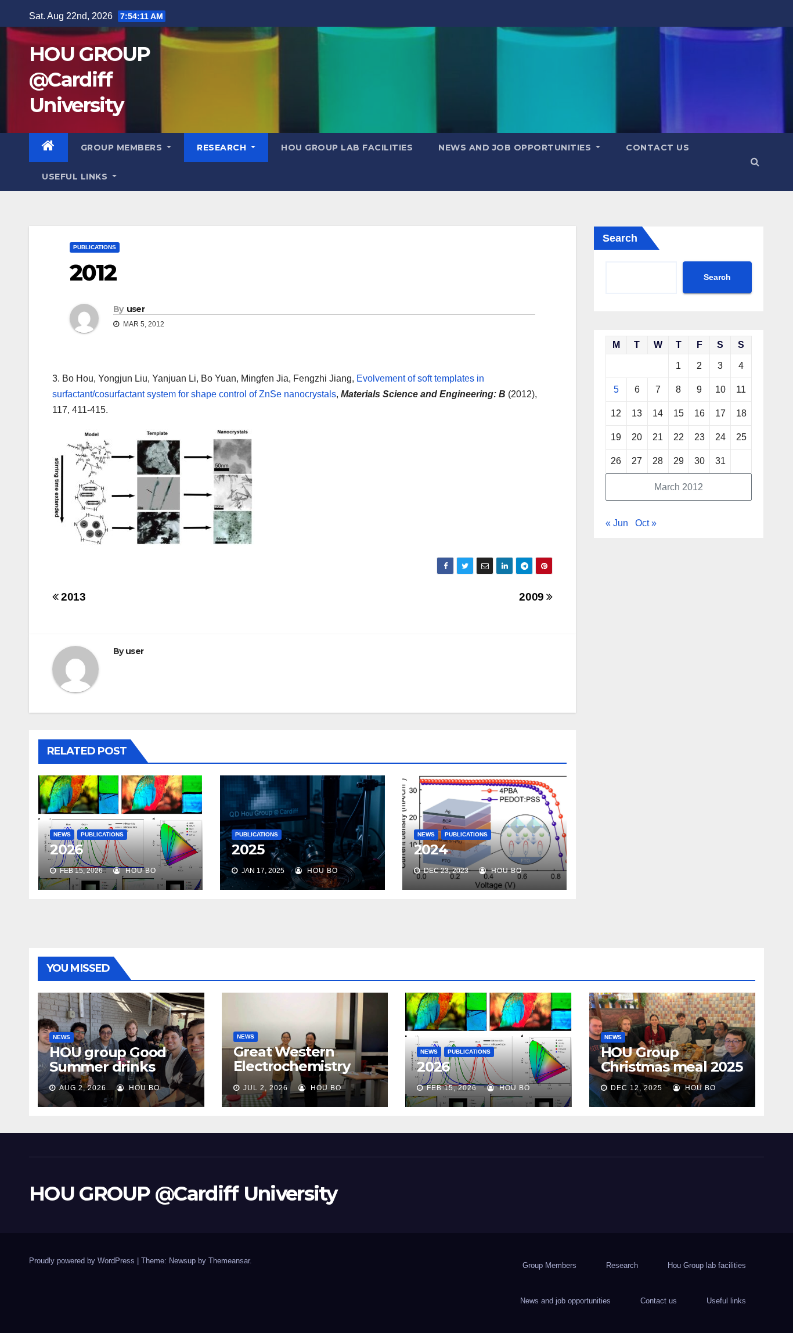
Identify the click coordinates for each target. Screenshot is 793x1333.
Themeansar (229, 1260)
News (62, 834)
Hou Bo (139, 871)
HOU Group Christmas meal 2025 (671, 1059)
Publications (94, 247)
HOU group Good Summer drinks (107, 1059)
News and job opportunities (516, 147)
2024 (431, 849)
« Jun (616, 523)
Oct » (646, 523)
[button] (755, 162)
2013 (72, 597)
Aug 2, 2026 (82, 1088)
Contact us (657, 147)
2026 (66, 849)
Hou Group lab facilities (347, 147)
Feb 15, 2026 (452, 1088)
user (136, 309)
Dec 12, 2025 (636, 1088)
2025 (248, 849)
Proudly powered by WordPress (83, 1260)
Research (223, 147)
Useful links (76, 176)
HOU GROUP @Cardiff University (89, 79)
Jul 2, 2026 (265, 1088)
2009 (532, 597)
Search (620, 238)
